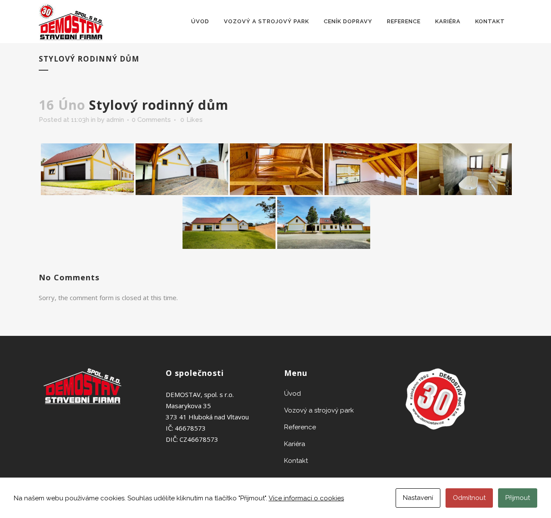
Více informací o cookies (306, 498)
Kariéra (294, 444)
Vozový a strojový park (319, 410)
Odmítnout (469, 498)
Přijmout (517, 498)
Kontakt (296, 461)
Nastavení (418, 498)
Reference (300, 427)
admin (115, 120)
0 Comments (151, 120)
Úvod (292, 393)
